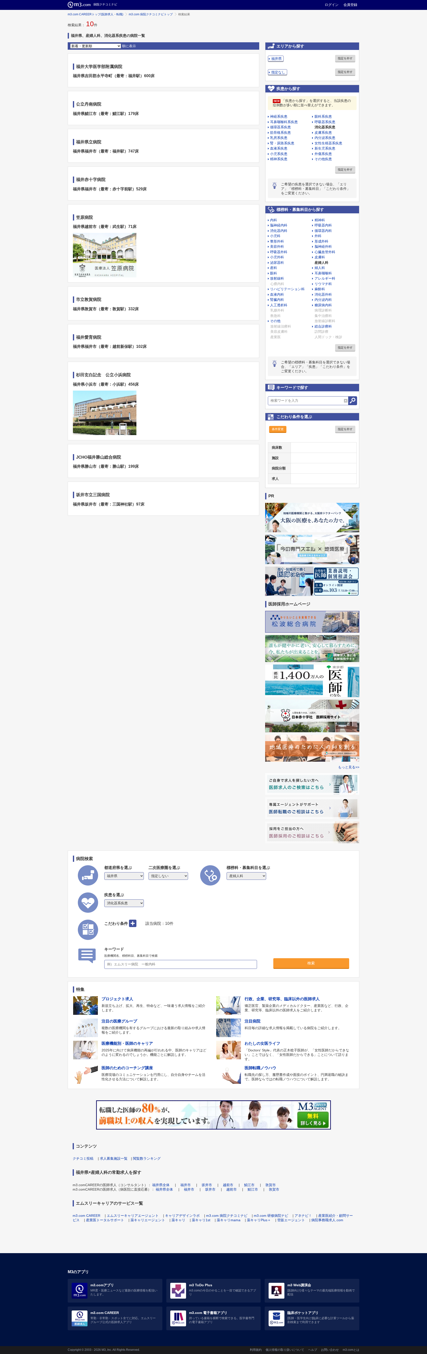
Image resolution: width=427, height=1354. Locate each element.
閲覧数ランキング (147, 1158)
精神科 (320, 220)
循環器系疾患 (280, 127)
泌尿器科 (277, 263)
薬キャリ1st (201, 1220)
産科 (273, 268)
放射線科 (277, 278)
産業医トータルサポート (105, 1220)
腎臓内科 (277, 300)
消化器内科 (278, 231)
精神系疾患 (278, 159)
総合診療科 (323, 326)
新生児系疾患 (325, 148)
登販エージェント (291, 1220)
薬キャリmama (228, 1220)
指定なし (278, 72)
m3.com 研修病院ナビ (271, 1216)
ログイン (332, 5)
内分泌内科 (323, 300)
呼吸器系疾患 (325, 122)
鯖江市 (249, 1185)
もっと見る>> (348, 767)
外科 (318, 236)
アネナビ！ (303, 1216)
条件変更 (278, 429)
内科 (273, 220)
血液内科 (277, 294)
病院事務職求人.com (327, 1220)
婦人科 (320, 268)
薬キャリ (178, 1220)
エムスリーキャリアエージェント (133, 1216)
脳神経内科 (278, 225)
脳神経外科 (323, 246)
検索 (311, 963)
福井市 (185, 1185)
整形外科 (277, 241)
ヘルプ (312, 1350)
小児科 (275, 236)
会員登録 (350, 5)
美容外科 (277, 246)
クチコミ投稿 (83, 1158)
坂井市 (207, 1185)
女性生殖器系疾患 (328, 143)
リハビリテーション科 (287, 289)
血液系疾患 (278, 148)
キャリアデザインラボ (182, 1216)
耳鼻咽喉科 (323, 273)
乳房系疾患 (278, 138)
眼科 (273, 273)
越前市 (228, 1185)
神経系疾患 (278, 116)
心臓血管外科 (325, 252)
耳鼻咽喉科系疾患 (284, 122)
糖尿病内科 (323, 305)
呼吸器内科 (323, 225)
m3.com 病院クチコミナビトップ (151, 14)
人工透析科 (278, 305)
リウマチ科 (323, 284)
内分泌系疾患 (325, 138)
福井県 (276, 59)
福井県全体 (161, 1185)
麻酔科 (320, 289)
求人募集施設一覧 (114, 1158)
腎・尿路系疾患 (282, 143)
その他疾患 (323, 159)
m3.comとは (351, 1350)
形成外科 (321, 241)
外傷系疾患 (323, 154)
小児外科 (277, 257)
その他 (275, 321)
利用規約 (256, 1350)
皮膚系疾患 (323, 132)
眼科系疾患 (323, 116)
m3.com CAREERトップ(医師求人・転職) (95, 14)
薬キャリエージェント (147, 1220)
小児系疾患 (278, 154)
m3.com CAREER (86, 1216)
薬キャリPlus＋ (259, 1220)
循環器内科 (323, 231)
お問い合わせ (330, 1350)
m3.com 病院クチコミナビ (226, 1216)
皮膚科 (320, 257)
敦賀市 (270, 1185)
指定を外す (345, 58)
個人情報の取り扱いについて (285, 1350)
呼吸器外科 (278, 252)
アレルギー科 (325, 278)
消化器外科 (323, 294)
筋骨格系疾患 (280, 132)
